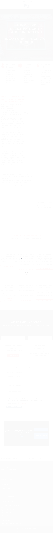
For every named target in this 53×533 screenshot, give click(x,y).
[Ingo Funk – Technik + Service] (26, 264)
